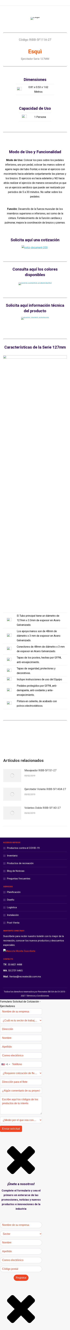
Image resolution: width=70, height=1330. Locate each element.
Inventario (12, 855)
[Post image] (12, 775)
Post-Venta (13, 922)
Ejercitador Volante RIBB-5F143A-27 (45, 789)
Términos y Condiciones (37, 995)
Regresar (37, 739)
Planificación (14, 892)
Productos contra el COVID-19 (23, 848)
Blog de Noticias (15, 870)
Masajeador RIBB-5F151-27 (40, 770)
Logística (12, 907)
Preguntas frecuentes (18, 878)
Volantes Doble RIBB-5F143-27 (42, 807)
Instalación (13, 915)
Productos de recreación (20, 863)
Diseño (10, 899)
